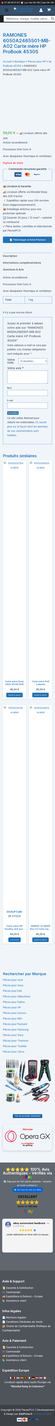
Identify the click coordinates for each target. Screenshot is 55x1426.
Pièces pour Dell (12, 990)
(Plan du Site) (43, 1413)
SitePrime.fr (26, 1413)
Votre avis (15, 368)
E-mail (10, 400)
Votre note (11, 361)
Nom (9, 388)
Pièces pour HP (12, 1007)
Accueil (7, 61)
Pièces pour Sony (13, 1035)
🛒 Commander (11, 1292)
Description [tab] (10, 256)
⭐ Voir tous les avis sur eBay (27, 1190)
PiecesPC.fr (28, 1409)
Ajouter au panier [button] (14, 695)
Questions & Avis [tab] (13, 269)
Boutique (20, 61)
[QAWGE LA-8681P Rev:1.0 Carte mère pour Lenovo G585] (40, 814)
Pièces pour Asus (13, 985)
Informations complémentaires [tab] (22, 262)
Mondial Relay (20, 1386)
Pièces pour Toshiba (15, 1046)
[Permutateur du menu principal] (6, 10)
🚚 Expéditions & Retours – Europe (22, 1296)
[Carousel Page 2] (30, 120)
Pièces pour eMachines (16, 996)
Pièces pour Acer (13, 979)
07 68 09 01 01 (11, 2)
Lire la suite (14, 940)
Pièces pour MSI (12, 1018)
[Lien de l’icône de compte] (41, 10)
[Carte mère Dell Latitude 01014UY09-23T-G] (40, 569)
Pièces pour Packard (15, 1024)
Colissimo (37, 1386)
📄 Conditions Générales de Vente (22, 1321)
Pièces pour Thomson (15, 1040)
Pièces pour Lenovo (14, 1013)
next (48, 101)
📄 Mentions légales (14, 1317)
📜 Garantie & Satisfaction (17, 1287)
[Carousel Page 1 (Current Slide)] (25, 120)
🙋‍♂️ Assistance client (14, 1300)
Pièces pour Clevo (13, 1051)
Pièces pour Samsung (16, 1029)
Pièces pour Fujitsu (14, 1002)
